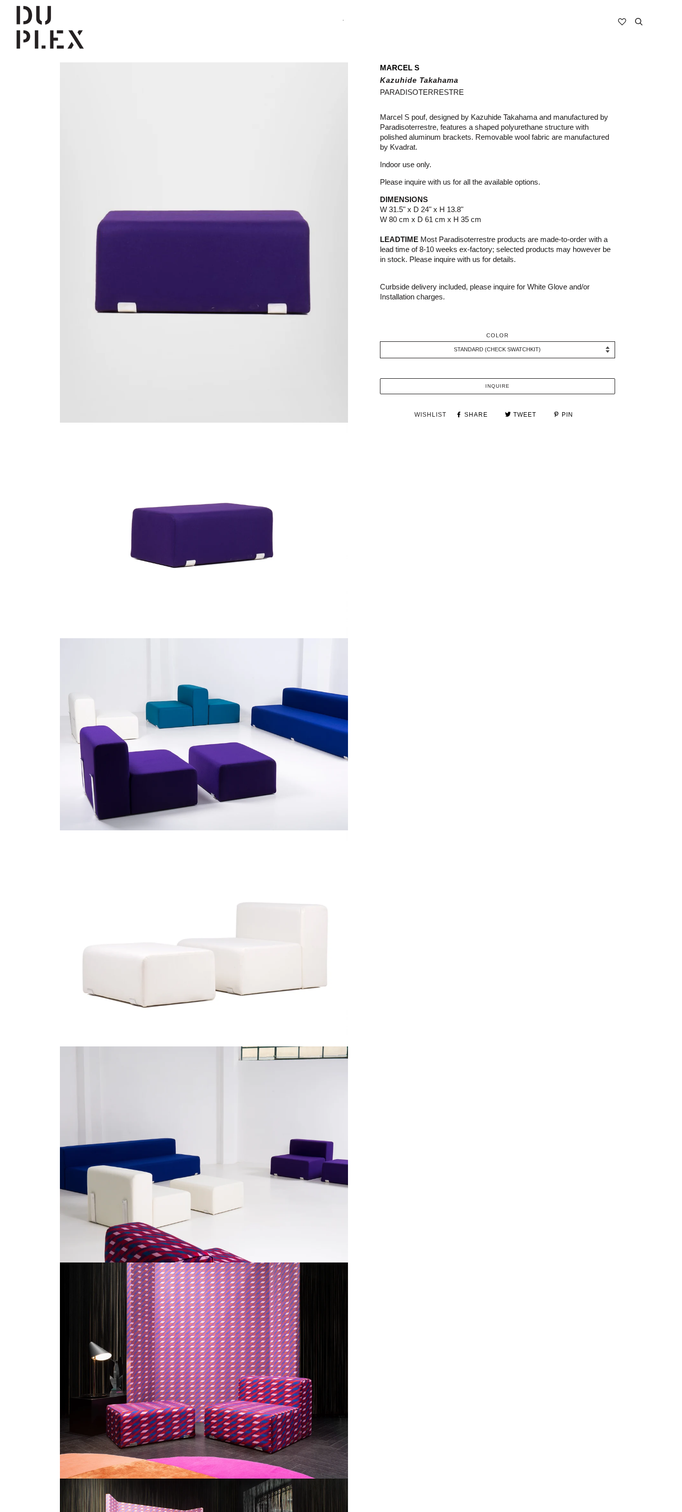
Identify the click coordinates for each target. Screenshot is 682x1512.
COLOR (497, 335)
